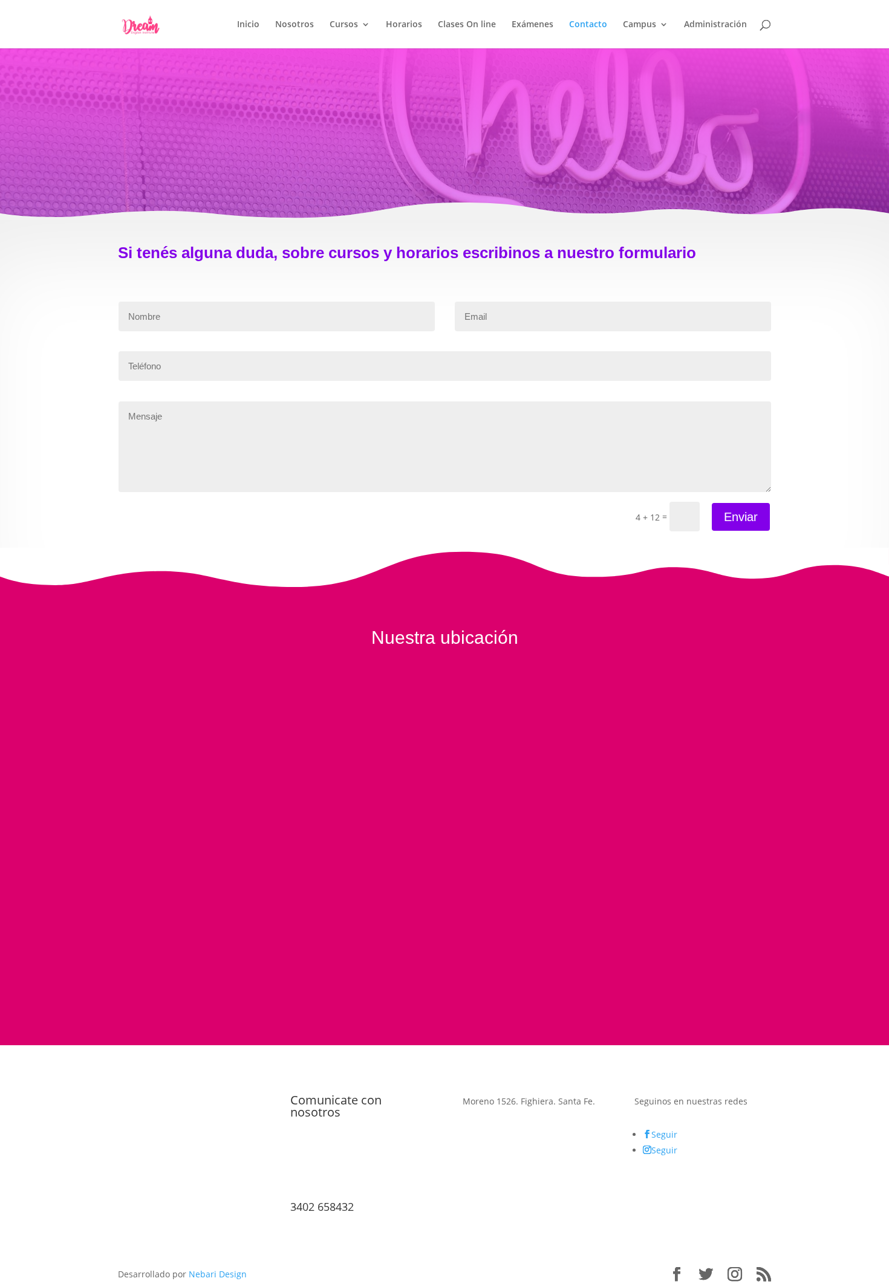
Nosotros (294, 25)
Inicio (248, 25)
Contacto (588, 25)
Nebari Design (218, 1274)
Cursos (344, 25)
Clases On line (467, 25)
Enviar (741, 517)
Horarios (404, 25)
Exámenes (532, 25)
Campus (639, 25)
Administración (715, 25)
